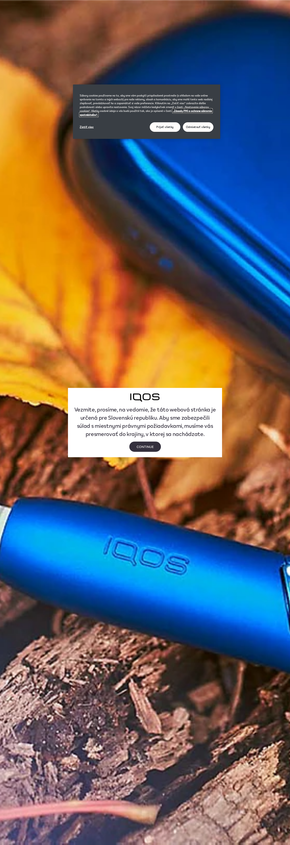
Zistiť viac (87, 127)
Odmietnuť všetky (198, 127)
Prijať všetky (164, 127)
